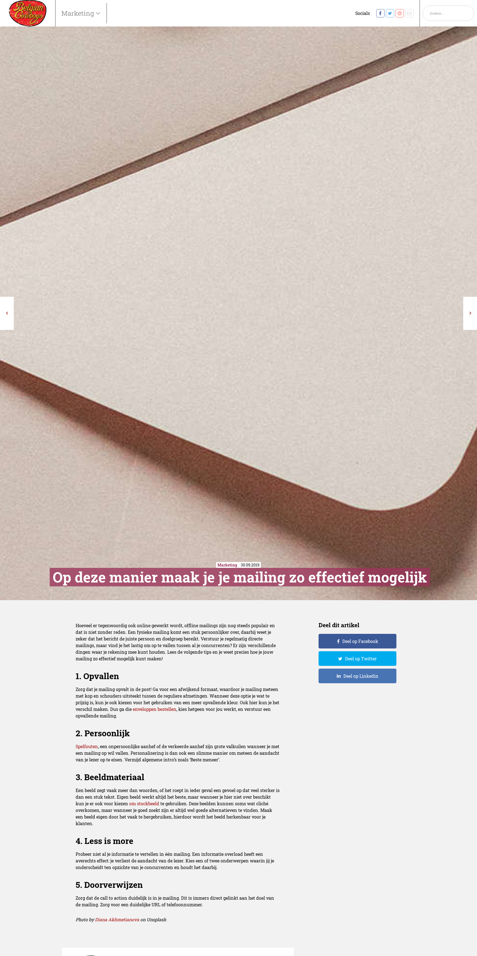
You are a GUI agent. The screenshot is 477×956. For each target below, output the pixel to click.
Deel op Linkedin (360, 676)
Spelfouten (87, 746)
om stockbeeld (144, 803)
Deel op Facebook (360, 641)
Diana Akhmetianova (117, 919)
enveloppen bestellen (154, 709)
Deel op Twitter (361, 658)
